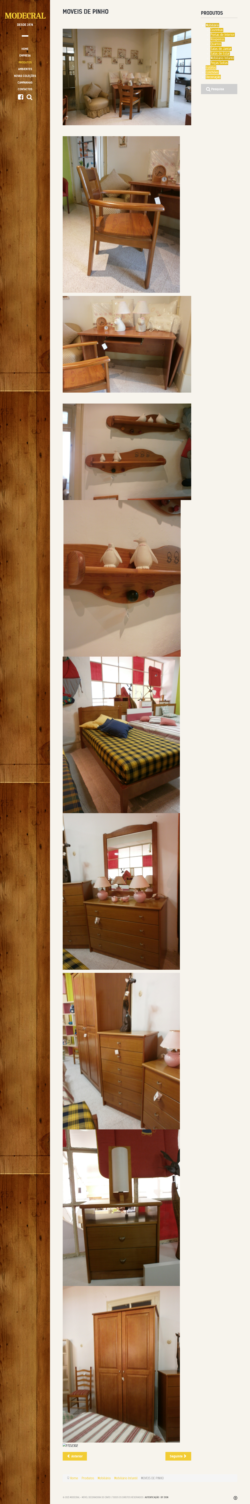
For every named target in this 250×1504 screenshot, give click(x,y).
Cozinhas (217, 30)
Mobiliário (212, 25)
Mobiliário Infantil (222, 58)
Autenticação (152, 1497)
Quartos (216, 44)
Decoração (213, 77)
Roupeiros (218, 39)
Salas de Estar (220, 53)
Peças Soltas (219, 63)
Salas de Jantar (221, 49)
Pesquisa (217, 89)
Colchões (212, 72)
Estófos (211, 67)
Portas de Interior (223, 35)
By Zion (164, 1497)
